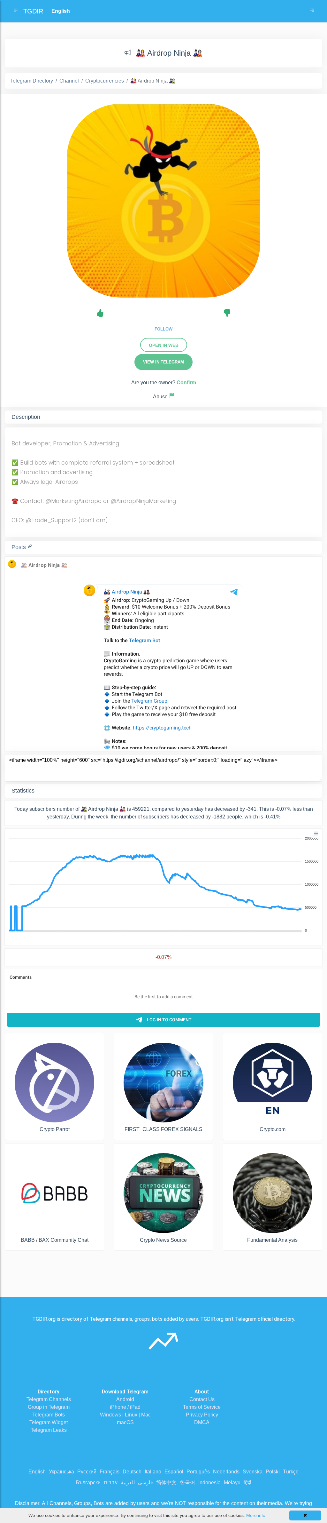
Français (109, 1471)
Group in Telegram (49, 1407)
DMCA (201, 1422)
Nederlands (226, 1471)
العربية (128, 1482)
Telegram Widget (48, 1422)
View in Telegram (163, 362)
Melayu (232, 1482)
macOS (125, 1422)
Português (198, 1471)
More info (255, 1515)
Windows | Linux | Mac (125, 1414)
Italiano (153, 1471)
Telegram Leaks (49, 1430)
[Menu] (316, 833)
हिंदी (247, 1482)
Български (88, 1482)
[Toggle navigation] (312, 11)
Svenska (252, 1471)
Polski (273, 1471)
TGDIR (33, 11)
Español (173, 1471)
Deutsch (132, 1471)
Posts (19, 547)
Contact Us (202, 1399)
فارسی (145, 1482)
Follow (163, 329)
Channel (69, 81)
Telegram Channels (49, 1399)
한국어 (187, 1482)
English (37, 1471)
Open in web (164, 345)
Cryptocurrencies (104, 81)
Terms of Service (202, 1407)
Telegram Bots (48, 1414)
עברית (111, 1482)
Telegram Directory (31, 81)
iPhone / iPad (125, 1407)
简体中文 (166, 1482)
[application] (163, 885)
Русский (86, 1471)
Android (125, 1399)
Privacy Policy (202, 1414)
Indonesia (209, 1482)
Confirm (186, 382)
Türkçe (291, 1471)
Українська (61, 1471)
